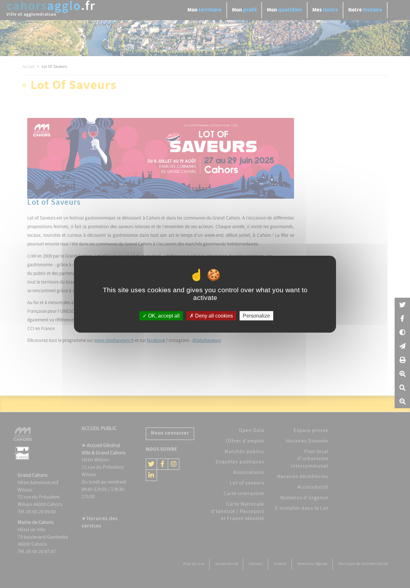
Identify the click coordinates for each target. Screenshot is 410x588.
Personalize (256, 315)
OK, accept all (163, 315)
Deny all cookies (213, 315)
